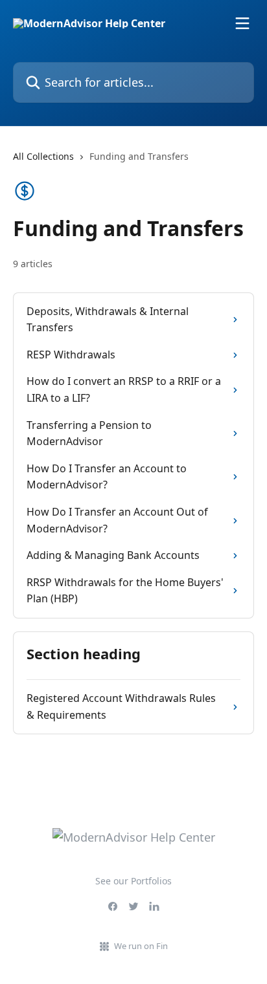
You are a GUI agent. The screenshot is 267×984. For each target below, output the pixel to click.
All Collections (43, 156)
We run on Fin (141, 946)
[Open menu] (242, 23)
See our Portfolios (133, 881)
